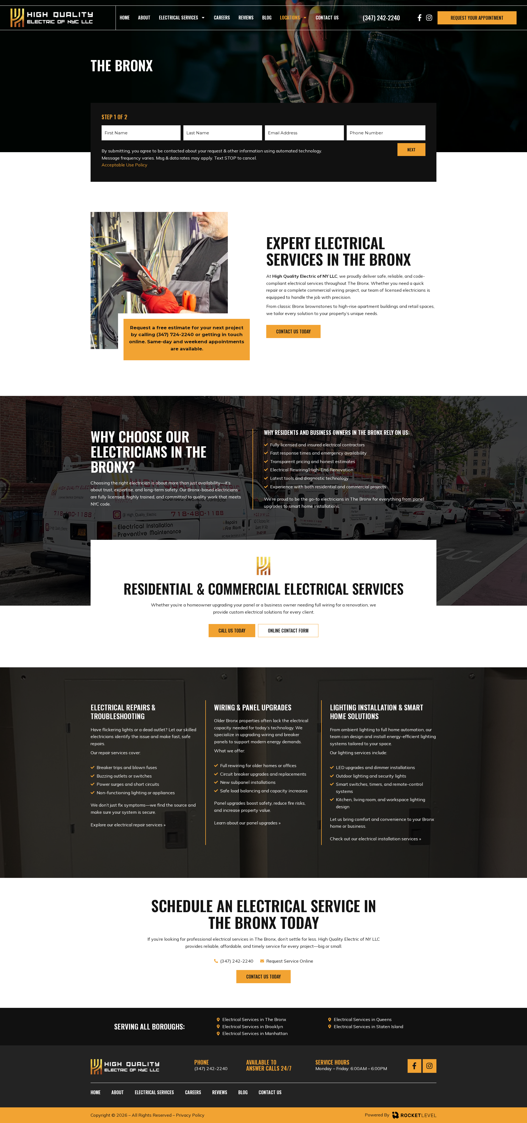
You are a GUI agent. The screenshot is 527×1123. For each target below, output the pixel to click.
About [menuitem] (144, 17)
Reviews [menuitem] (246, 17)
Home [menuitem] (125, 17)
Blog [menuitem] (266, 17)
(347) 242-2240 (211, 1068)
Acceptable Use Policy (124, 165)
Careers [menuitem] (222, 17)
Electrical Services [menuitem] (178, 17)
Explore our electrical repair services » (128, 824)
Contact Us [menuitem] (327, 17)
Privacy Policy (190, 1115)
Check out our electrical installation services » (375, 838)
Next (411, 149)
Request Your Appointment (477, 18)
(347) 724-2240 (175, 334)
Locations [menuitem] (290, 17)
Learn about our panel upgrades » (247, 823)
